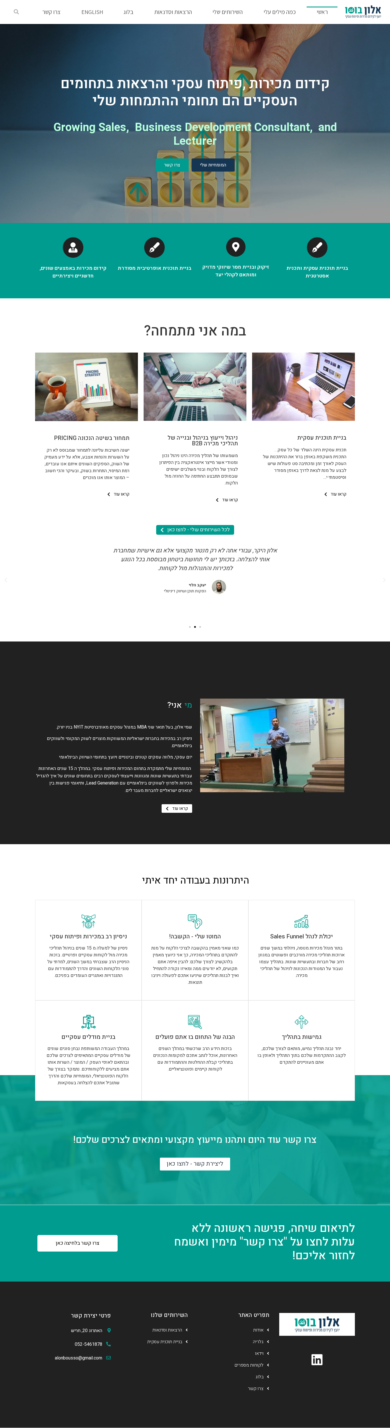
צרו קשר (51, 12)
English (92, 12)
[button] (16, 12)
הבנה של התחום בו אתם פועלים (195, 1037)
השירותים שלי (227, 12)
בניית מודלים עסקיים (88, 1037)
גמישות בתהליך (301, 1037)
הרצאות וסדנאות (173, 12)
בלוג (128, 12)
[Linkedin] (317, 1359)
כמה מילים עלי (280, 12)
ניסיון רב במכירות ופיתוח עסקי (88, 936)
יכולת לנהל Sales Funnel (301, 936)
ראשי (322, 12)
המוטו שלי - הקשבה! (195, 936)
